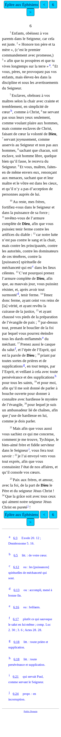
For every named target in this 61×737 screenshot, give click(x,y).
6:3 (15, 538)
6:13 (16, 590)
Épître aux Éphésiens (21, 4)
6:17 (16, 619)
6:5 (16, 555)
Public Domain (30, 711)
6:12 (16, 567)
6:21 (16, 676)
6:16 (16, 607)
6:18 (16, 642)
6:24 (16, 694)
